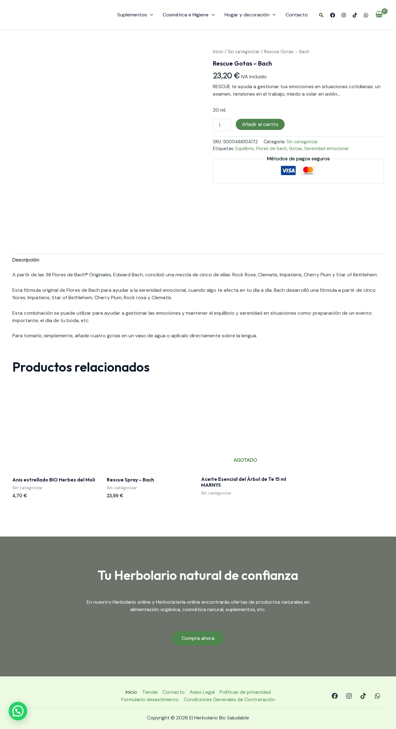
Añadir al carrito (260, 124)
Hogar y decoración (247, 14)
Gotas (295, 148)
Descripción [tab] (25, 260)
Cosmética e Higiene (186, 14)
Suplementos (132, 14)
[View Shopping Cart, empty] (379, 15)
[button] (321, 15)
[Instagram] (343, 15)
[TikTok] (354, 15)
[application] (150, 14)
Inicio (218, 52)
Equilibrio (244, 148)
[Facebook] (332, 15)
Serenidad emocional (326, 148)
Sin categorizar (244, 52)
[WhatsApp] (366, 15)
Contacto (297, 14)
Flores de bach (271, 148)
